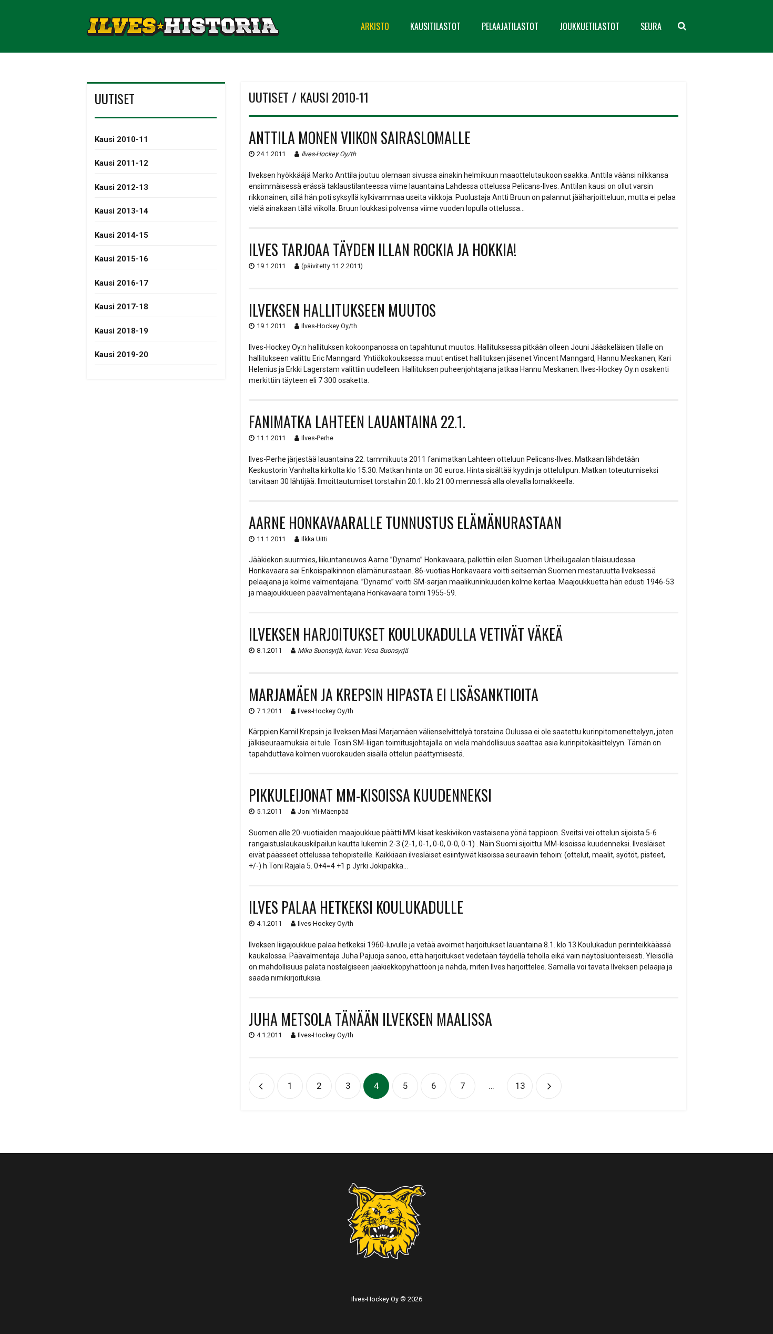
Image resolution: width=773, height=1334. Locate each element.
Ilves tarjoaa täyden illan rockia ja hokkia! (382, 249)
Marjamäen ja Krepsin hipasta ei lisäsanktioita (393, 694)
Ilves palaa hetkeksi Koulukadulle (356, 907)
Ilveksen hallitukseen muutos (342, 310)
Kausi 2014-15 (121, 235)
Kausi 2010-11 (121, 139)
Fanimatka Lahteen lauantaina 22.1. (357, 421)
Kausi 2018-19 (121, 331)
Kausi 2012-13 (121, 187)
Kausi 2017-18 (121, 306)
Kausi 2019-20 (121, 354)
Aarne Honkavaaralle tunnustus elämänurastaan (405, 522)
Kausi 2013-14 (121, 211)
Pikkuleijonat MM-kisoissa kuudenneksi (370, 795)
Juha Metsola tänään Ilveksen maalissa (370, 1019)
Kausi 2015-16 (121, 259)
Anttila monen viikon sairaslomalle (360, 137)
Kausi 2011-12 (121, 163)
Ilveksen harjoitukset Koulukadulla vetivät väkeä (406, 634)
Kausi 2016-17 (121, 283)
